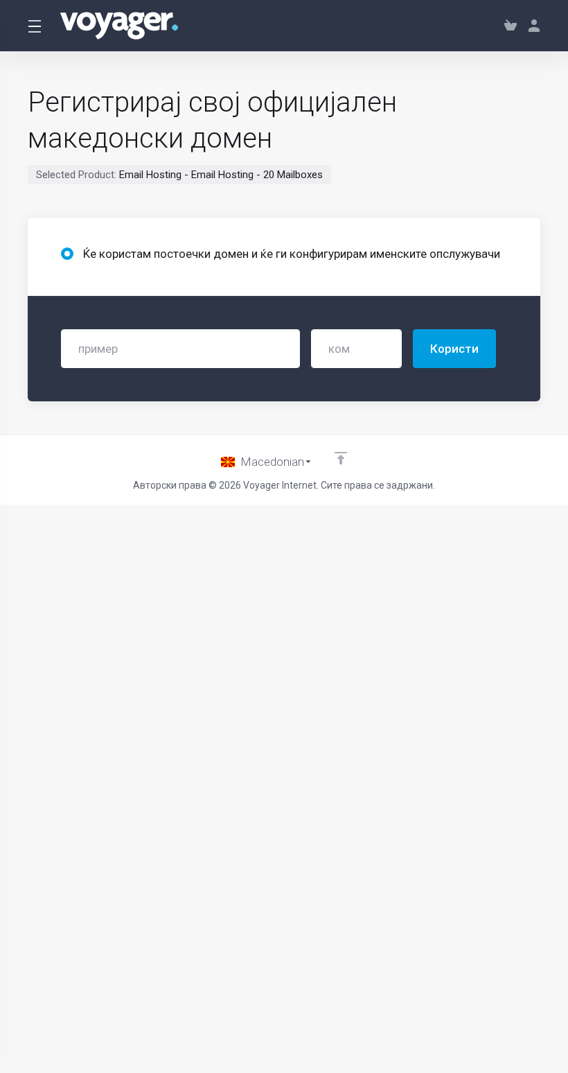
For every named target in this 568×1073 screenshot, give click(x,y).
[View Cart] (510, 26)
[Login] (531, 26)
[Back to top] (340, 458)
